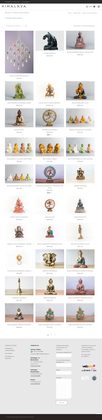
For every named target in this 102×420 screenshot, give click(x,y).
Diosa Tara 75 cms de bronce (49, 103)
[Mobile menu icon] (98, 6)
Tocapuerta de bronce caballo (19, 271)
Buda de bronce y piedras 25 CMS (49, 244)
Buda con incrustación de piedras (80, 271)
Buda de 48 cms (80, 217)
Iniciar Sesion (25, 1)
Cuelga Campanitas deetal (19, 76)
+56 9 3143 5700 (35, 366)
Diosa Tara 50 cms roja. (19, 217)
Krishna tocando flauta (80, 244)
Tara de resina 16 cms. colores (49, 325)
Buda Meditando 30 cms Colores (80, 159)
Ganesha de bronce (49, 271)
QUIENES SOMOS (11, 345)
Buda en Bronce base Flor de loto (80, 52)
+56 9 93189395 (35, 383)
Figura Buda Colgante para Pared (19, 159)
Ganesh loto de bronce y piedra (19, 244)
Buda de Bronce (50, 298)
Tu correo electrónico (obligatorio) (63, 361)
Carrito (91, 6)
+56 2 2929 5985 (35, 375)
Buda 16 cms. (19, 130)
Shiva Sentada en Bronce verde (19, 103)
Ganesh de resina (80, 186)
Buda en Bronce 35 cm (80, 103)
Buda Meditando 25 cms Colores (19, 186)
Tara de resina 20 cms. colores (80, 325)
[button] (30, 70)
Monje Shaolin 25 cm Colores (80, 130)
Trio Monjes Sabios (49, 159)
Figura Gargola (50, 53)
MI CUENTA (8, 353)
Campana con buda (19, 298)
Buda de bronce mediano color (80, 298)
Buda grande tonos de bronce (19, 325)
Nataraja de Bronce (49, 130)
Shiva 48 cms (49, 217)
